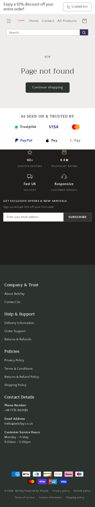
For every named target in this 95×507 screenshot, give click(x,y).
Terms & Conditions (18, 369)
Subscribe (77, 217)
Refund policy (82, 491)
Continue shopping (47, 87)
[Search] (84, 32)
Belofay (19, 491)
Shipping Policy (15, 385)
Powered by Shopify (37, 491)
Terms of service (25, 497)
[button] (9, 21)
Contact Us (12, 302)
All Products (67, 21)
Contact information (50, 497)
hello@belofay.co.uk (18, 424)
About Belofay (14, 294)
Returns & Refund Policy (21, 377)
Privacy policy (61, 491)
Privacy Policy (14, 360)
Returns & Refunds (17, 339)
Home (34, 21)
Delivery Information (19, 323)
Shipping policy (75, 497)
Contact (48, 21)
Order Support (15, 331)
